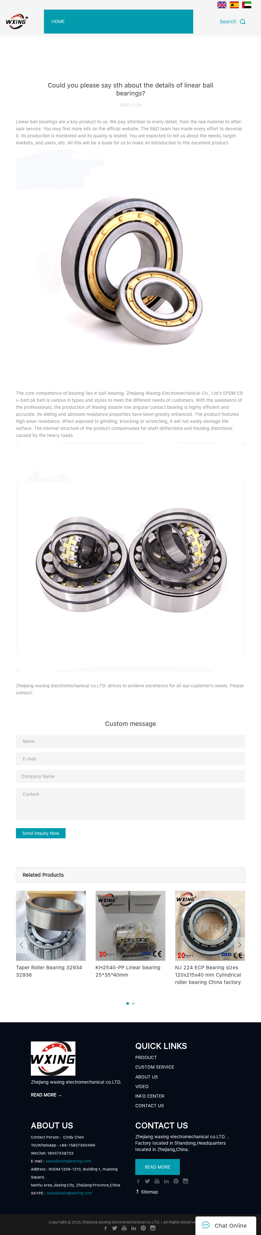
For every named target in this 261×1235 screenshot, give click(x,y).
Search (230, 22)
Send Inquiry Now (40, 833)
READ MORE (157, 1167)
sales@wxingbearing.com (68, 1161)
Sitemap (149, 1191)
